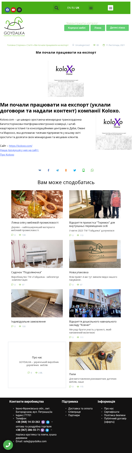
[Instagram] (19, 9)
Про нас (37, 357)
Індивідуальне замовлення (28, 321)
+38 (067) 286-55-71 (28, 429)
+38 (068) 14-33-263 (28, 421)
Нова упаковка (78, 272)
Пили (72, 374)
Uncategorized (82, 45)
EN (69, 7)
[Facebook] (7, 9)
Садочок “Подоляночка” (26, 272)
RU (73, 7)
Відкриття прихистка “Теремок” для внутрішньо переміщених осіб (92, 224)
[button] (56, 7)
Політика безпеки (114, 415)
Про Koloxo (7, 154)
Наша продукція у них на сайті (19, 150)
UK (77, 7)
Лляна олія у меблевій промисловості (34, 222)
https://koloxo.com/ (20, 146)
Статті (29, 45)
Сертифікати (111, 411)
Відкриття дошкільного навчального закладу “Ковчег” (93, 323)
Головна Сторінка (16, 45)
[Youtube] (13, 9)
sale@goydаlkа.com (35, 441)
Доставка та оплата (80, 408)
